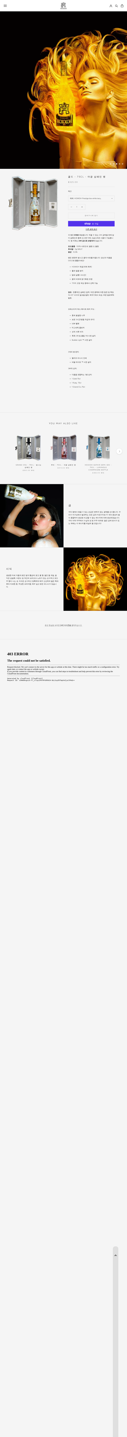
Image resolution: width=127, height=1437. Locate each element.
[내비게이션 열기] (5, 6)
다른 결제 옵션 (91, 229)
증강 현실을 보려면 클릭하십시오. (63, 625)
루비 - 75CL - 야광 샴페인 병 (63, 465)
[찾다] (116, 5)
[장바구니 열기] (122, 5)
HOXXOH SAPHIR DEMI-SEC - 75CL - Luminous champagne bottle (98, 467)
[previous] (8, 451)
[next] (119, 451)
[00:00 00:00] (34, 202)
